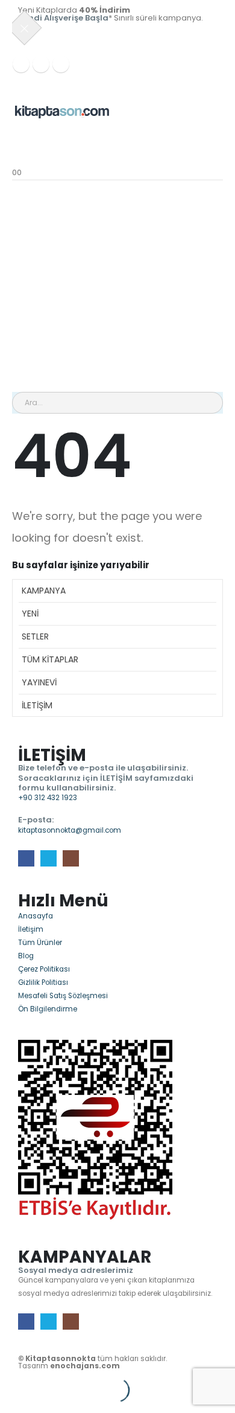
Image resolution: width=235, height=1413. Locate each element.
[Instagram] (60, 64)
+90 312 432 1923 (47, 798)
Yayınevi (39, 682)
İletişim (37, 705)
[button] (6, 1383)
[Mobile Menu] (16, 81)
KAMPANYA (44, 591)
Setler (35, 636)
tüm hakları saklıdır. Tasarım (92, 1362)
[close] (24, 27)
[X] (41, 64)
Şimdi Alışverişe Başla (63, 18)
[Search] (144, 402)
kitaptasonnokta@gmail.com (69, 830)
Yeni (30, 613)
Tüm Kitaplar (50, 659)
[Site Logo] (62, 111)
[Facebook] (21, 64)
